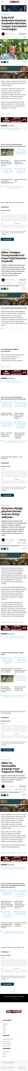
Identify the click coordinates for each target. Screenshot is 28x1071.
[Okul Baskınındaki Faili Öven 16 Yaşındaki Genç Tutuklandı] (7, 662)
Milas (3, 113)
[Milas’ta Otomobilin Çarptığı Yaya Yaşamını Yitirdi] (20, 154)
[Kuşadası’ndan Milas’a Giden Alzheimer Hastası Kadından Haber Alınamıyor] (20, 895)
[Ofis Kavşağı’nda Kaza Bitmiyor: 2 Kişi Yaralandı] (14, 447)
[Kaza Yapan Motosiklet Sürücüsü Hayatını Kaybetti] (20, 662)
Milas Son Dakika (10, 34)
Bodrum (24, 543)
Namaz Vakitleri (7, 1041)
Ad (2, 223)
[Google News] (24, 63)
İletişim (4, 1054)
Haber (16, 622)
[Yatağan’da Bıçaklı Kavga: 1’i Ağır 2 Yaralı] (7, 406)
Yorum (3, 213)
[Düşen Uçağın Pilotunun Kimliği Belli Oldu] (14, 193)
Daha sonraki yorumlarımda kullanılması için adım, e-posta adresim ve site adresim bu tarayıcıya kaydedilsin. (13, 233)
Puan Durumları (7, 1046)
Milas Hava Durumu (7, 1039)
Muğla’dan (5, 1024)
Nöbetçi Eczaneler (7, 1043)
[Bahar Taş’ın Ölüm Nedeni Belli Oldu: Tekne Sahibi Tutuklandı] (20, 426)
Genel (4, 1033)
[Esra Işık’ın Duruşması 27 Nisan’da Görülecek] (20, 916)
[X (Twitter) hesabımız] (13, 999)
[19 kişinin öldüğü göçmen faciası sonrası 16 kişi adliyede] (20, 406)
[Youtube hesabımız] (18, 999)
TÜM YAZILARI (22, 34)
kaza (3, 366)
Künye (4, 1056)
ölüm (8, 366)
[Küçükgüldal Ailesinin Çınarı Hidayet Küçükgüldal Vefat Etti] (7, 173)
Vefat (25, 37)
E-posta (17, 223)
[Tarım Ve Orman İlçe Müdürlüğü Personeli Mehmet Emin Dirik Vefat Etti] (14, 135)
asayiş (3, 622)
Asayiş (20, 283)
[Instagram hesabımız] (15, 999)
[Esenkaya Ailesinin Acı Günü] (20, 173)
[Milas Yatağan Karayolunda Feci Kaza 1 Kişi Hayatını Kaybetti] (7, 154)
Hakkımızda (5, 1052)
